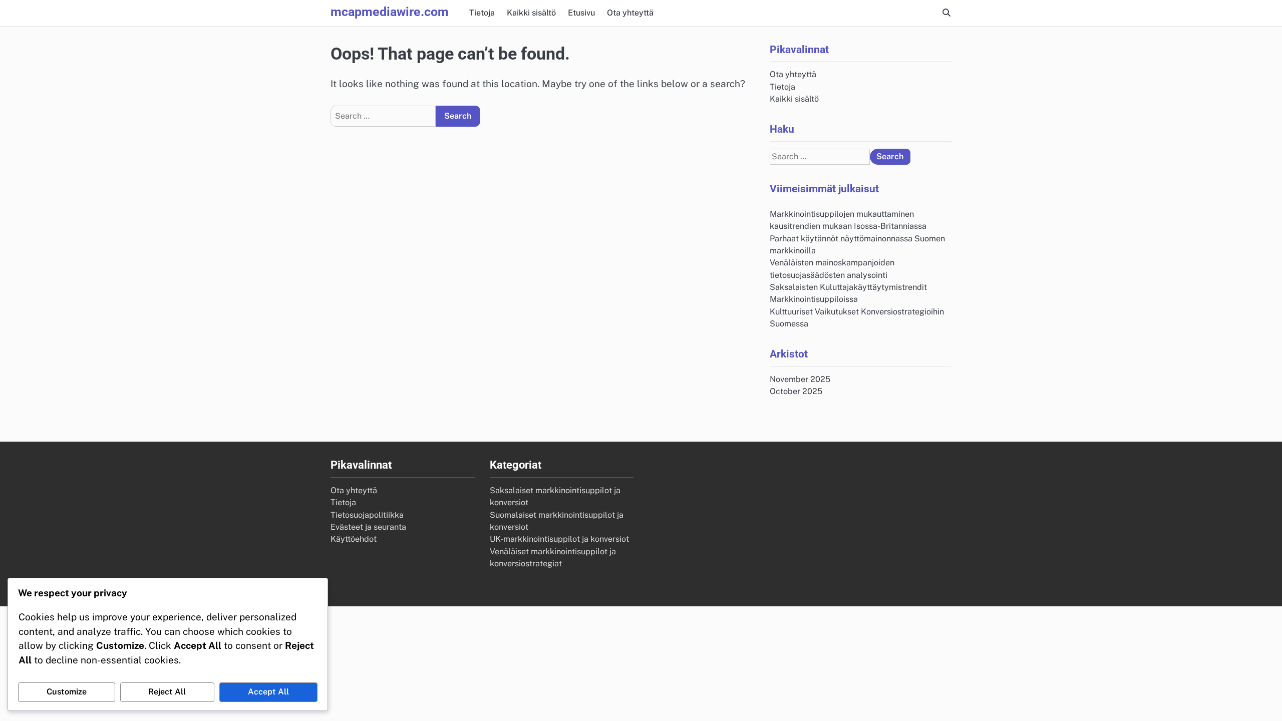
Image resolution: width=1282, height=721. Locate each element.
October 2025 (796, 391)
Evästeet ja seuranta (368, 527)
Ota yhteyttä (630, 13)
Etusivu (581, 13)
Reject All (167, 691)
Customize (67, 691)
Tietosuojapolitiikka (367, 515)
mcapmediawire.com (390, 12)
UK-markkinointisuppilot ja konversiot (559, 539)
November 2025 (800, 379)
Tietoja (482, 13)
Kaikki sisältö (531, 13)
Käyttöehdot (354, 539)
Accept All (268, 691)
